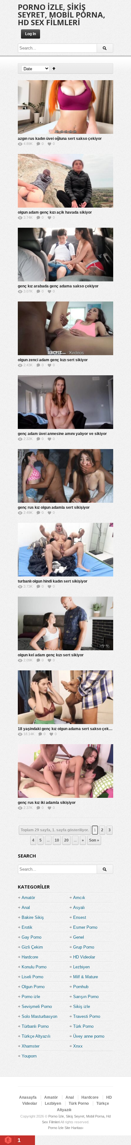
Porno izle (31, 996)
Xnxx (78, 1046)
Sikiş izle (81, 1006)
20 (66, 840)
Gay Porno (31, 937)
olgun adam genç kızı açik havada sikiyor (55, 212)
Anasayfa (28, 1097)
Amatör (28, 897)
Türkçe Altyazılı (36, 1036)
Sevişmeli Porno (37, 1006)
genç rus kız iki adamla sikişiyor (47, 802)
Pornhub (80, 986)
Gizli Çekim (32, 947)
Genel (78, 937)
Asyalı (79, 907)
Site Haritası (74, 1128)
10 (57, 840)
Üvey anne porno (88, 1036)
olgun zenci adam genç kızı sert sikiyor (53, 360)
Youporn (29, 1056)
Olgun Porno (33, 986)
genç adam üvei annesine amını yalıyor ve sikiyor (62, 433)
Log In (30, 34)
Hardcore (30, 957)
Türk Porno (83, 1026)
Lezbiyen (81, 967)
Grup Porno (83, 947)
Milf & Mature (85, 976)
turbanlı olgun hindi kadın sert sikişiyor (52, 581)
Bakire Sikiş (33, 917)
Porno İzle (56, 1128)
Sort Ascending (54, 68)
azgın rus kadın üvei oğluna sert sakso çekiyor (60, 138)
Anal (26, 907)
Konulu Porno (34, 967)
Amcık (79, 897)
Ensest (79, 917)
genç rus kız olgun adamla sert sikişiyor (54, 507)
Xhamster (30, 1046)
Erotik (27, 927)
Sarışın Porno (86, 996)
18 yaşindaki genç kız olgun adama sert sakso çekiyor (67, 729)
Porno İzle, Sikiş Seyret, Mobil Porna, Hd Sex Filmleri (61, 14)
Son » (94, 840)
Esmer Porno (85, 927)
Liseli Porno (32, 976)
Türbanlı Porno (35, 1026)
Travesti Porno (86, 1016)
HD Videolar (84, 957)
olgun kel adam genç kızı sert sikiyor (51, 655)
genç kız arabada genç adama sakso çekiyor (58, 286)
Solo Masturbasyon (39, 1016)
